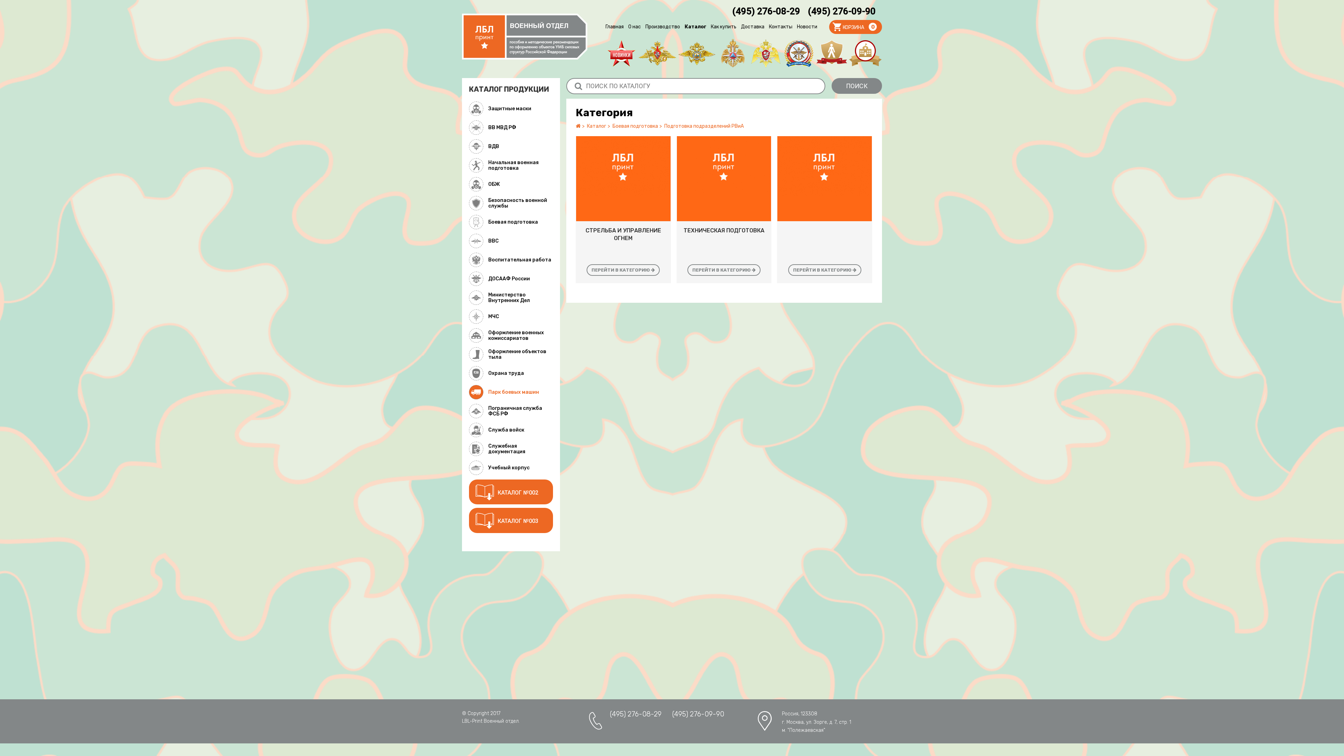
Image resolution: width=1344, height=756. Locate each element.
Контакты (780, 27)
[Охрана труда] (831, 53)
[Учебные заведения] (865, 53)
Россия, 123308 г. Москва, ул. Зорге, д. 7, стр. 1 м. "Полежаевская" (816, 722)
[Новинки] (621, 53)
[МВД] (697, 53)
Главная (615, 27)
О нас (634, 27)
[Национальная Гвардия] (766, 53)
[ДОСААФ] (798, 53)
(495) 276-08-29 (766, 11)
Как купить (723, 27)
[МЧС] (733, 53)
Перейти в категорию (621, 270)
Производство (662, 27)
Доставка (752, 27)
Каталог (695, 27)
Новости (807, 27)
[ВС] (657, 53)
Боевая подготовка (635, 126)
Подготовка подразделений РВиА (704, 126)
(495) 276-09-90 (842, 11)
